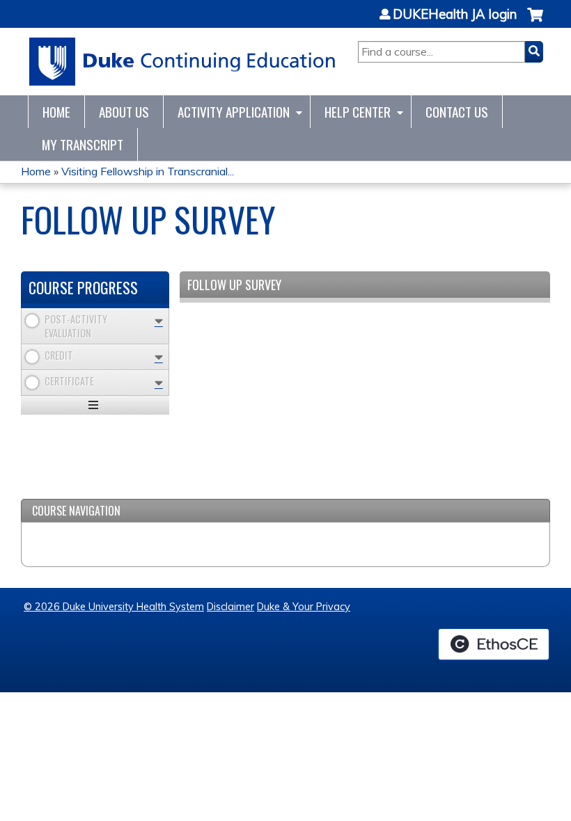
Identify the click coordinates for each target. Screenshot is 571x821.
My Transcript (82, 144)
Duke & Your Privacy (303, 606)
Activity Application (234, 112)
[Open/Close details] (159, 321)
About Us (124, 112)
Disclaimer (230, 606)
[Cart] (535, 21)
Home (56, 112)
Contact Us (456, 112)
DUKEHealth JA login (455, 14)
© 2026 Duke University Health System (114, 606)
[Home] (183, 61)
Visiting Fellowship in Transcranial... (147, 171)
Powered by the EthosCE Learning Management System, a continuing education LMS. (493, 644)
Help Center (357, 112)
